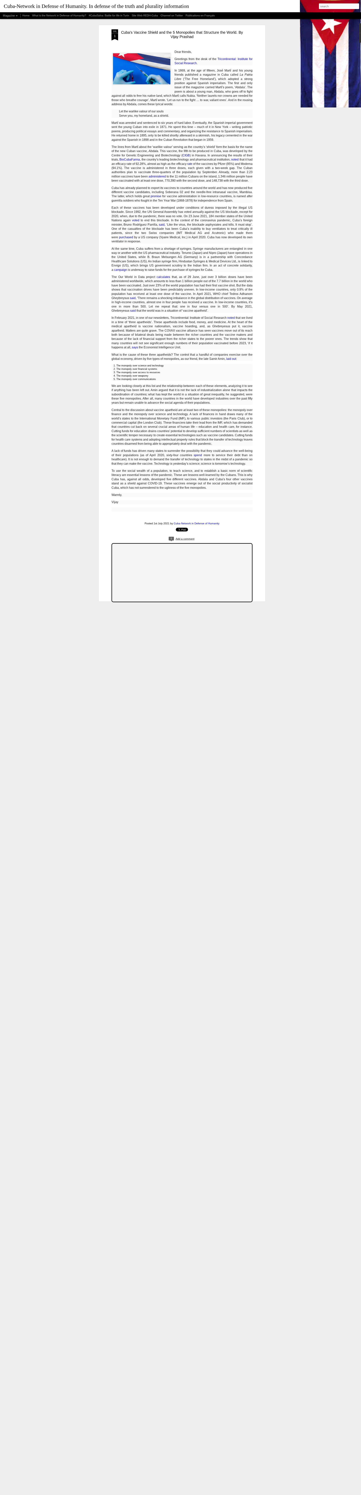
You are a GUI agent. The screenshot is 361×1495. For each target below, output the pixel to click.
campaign (120, 269)
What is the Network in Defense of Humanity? (59, 15)
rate (189, 163)
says (135, 347)
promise (156, 196)
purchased (126, 237)
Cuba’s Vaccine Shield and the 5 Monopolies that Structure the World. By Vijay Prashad (182, 34)
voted (135, 220)
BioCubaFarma (129, 159)
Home (26, 15)
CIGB (186, 155)
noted (235, 159)
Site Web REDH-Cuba (145, 15)
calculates (163, 277)
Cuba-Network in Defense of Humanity (196, 523)
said (162, 224)
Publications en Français (200, 15)
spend (198, 455)
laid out (231, 358)
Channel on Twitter (172, 15)
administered (157, 176)
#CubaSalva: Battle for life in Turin (109, 15)
